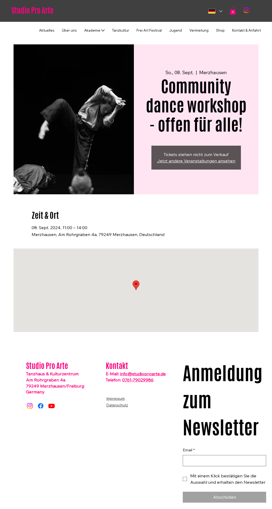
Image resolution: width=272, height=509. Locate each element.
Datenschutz (117, 405)
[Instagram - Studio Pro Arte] (29, 406)
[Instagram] (246, 10)
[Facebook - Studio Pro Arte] (40, 406)
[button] (233, 10)
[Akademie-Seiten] (103, 30)
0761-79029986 (138, 379)
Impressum (115, 398)
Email (189, 450)
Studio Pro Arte (32, 10)
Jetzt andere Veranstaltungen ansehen (196, 160)
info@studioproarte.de (143, 373)
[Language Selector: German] (215, 11)
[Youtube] (51, 406)
